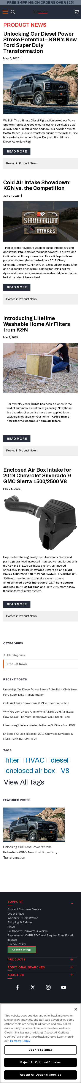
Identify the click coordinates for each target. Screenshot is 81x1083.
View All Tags (24, 782)
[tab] (42, 902)
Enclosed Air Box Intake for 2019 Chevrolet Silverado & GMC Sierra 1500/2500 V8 (37, 475)
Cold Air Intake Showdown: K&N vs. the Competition (37, 185)
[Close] (76, 1009)
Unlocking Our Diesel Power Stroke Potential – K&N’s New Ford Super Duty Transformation (40, 42)
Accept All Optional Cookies (40, 1074)
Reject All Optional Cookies (40, 1062)
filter (12, 760)
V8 (65, 770)
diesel (59, 760)
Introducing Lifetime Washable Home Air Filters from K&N (36, 324)
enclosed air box (30, 770)
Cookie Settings (21, 950)
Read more (17, 151)
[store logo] (40, 12)
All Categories (15, 655)
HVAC (35, 760)
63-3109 (22, 565)
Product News (28, 163)
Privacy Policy (20, 1041)
